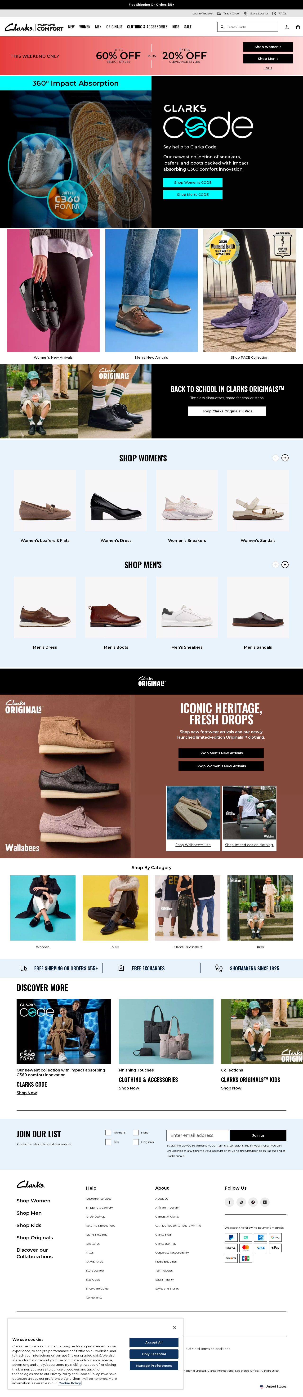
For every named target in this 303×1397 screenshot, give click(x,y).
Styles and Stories (167, 1288)
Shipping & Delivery (99, 1207)
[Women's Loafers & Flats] (45, 500)
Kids (175, 27)
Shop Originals (35, 1238)
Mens (144, 1132)
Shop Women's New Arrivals (221, 766)
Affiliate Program (167, 1207)
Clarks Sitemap (165, 1243)
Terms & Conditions (230, 1145)
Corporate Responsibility (172, 1252)
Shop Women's (268, 47)
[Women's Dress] (116, 500)
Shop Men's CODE (193, 194)
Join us (258, 1135)
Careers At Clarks (167, 1216)
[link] (64, 1049)
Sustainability (164, 1279)
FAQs (90, 1252)
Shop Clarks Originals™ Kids (227, 411)
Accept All (153, 1342)
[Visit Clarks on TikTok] (253, 1202)
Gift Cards (93, 1243)
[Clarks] (34, 26)
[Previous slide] (275, 458)
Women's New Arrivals (53, 357)
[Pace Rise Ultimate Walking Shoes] (249, 290)
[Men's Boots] (116, 607)
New (71, 27)
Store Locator (95, 1270)
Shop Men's (268, 59)
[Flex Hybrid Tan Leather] (151, 290)
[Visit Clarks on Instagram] (241, 1202)
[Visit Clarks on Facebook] (229, 1202)
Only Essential (154, 1354)
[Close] (174, 1327)
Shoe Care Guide (97, 1288)
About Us (161, 1198)
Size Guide (93, 1279)
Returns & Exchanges (100, 1225)
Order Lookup (95, 1216)
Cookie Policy (69, 1383)
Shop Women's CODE (193, 182)
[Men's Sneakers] (187, 607)
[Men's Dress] (45, 607)
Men (98, 27)
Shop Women (33, 1201)
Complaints (94, 1297)
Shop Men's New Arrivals (221, 753)
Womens (119, 1132)
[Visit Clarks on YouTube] (265, 1202)
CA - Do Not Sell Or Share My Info (178, 1225)
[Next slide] (285, 458)
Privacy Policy (260, 1145)
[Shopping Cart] (298, 27)
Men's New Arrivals (151, 357)
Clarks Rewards (96, 1234)
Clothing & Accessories (147, 27)
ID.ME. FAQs (94, 1261)
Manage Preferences (154, 1365)
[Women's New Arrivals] (53, 290)
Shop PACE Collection (249, 357)
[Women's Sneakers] (187, 500)
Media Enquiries (166, 1261)
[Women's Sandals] (258, 500)
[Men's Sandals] (258, 607)
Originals (114, 27)
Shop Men (29, 1213)
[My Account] (286, 27)
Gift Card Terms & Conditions (208, 1349)
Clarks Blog (163, 1234)
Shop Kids (29, 1225)
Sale (188, 27)
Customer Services (98, 1198)
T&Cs (268, 68)
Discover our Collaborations (35, 1253)
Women (84, 27)
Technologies (164, 1270)
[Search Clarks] (248, 27)
